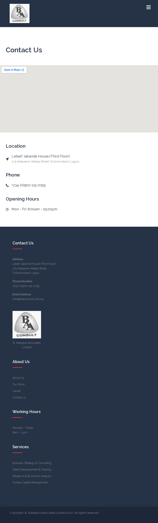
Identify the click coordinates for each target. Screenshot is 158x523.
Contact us (19, 397)
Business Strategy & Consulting (32, 463)
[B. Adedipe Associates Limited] (19, 13)
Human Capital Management (30, 482)
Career (17, 390)
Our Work (19, 384)
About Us (18, 377)
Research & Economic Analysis (32, 476)
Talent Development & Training (32, 469)
